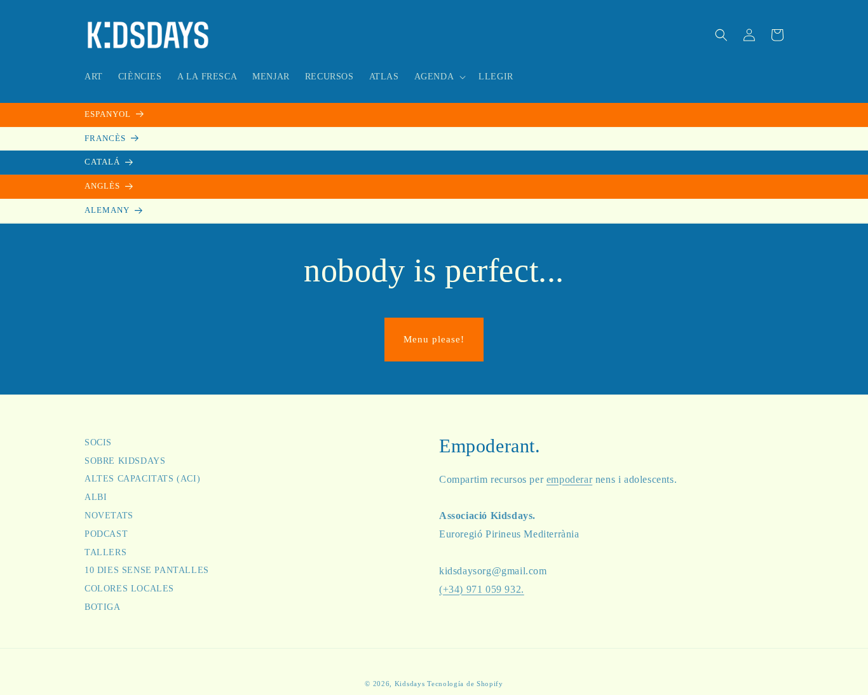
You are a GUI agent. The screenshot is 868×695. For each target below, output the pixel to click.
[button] (439, 77)
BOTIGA (103, 607)
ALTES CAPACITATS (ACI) (142, 478)
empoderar (569, 479)
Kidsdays (410, 683)
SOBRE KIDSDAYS (125, 461)
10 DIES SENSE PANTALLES (147, 570)
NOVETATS (109, 515)
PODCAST (106, 534)
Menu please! (434, 339)
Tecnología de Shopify (465, 683)
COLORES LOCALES (129, 588)
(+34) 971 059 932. (481, 589)
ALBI (96, 497)
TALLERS (105, 552)
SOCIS (98, 444)
